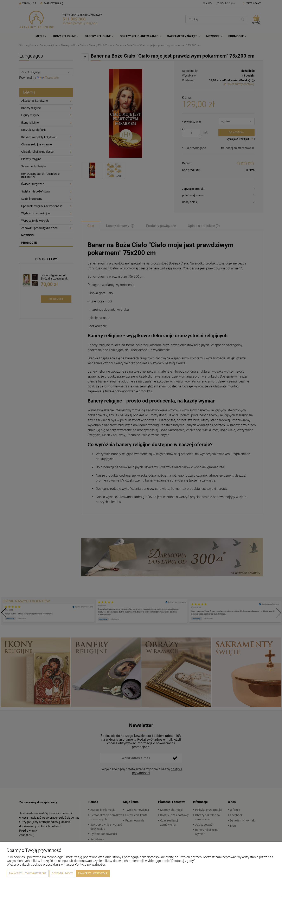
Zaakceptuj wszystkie (93, 873)
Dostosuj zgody (62, 873)
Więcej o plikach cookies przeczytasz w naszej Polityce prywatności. (56, 864)
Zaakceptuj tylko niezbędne (27, 873)
